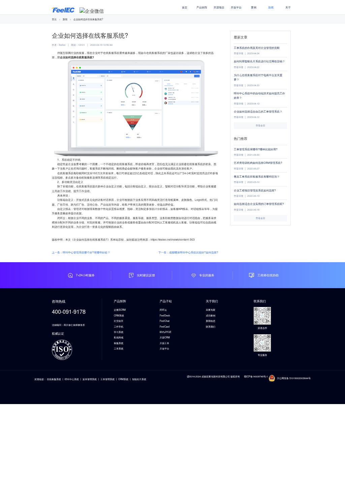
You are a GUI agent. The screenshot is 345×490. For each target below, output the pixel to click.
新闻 (271, 7)
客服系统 (118, 343)
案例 (253, 7)
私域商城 (118, 337)
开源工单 (164, 343)
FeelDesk (165, 315)
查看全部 (260, 125)
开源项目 (219, 7)
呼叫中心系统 (72, 379)
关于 (288, 7)
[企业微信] (92, 10)
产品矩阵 (201, 7)
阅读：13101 (78, 45)
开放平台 (236, 7)
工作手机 (118, 326)
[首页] (63, 9)
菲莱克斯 (210, 309)
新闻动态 (210, 321)
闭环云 (163, 309)
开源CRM (165, 337)
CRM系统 (119, 315)
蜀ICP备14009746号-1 (256, 376)
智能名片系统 (139, 379)
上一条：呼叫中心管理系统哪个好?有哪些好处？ (81, 252)
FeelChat (164, 321)
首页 (184, 7)
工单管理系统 (107, 379)
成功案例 (210, 315)
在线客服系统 (54, 379)
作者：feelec (59, 45)
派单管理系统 (90, 379)
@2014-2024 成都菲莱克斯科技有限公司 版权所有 (213, 376)
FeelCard (164, 326)
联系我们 (210, 326)
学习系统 (118, 332)
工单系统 (118, 348)
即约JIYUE (165, 332)
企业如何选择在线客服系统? (88, 19)
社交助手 (118, 321)
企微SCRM (120, 309)
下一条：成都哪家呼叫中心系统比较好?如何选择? (188, 252)
